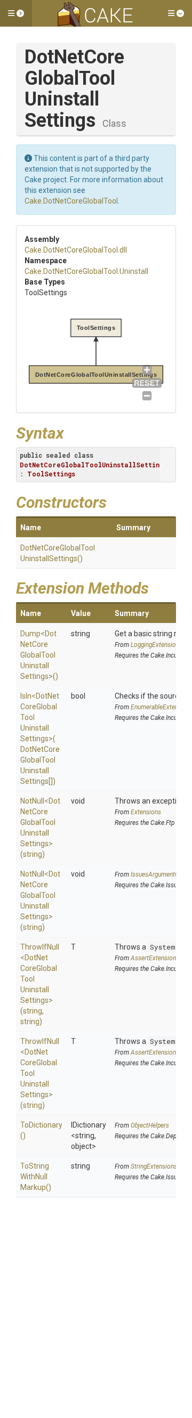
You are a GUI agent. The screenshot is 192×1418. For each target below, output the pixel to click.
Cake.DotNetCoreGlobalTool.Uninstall (86, 271)
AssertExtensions (155, 958)
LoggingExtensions (156, 645)
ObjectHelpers (150, 1125)
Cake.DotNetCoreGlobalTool (71, 201)
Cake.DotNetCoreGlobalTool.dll (76, 250)
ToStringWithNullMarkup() (35, 1177)
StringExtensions (154, 1166)
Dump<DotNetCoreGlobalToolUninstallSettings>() (39, 654)
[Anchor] (72, 432)
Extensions (146, 812)
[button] (16, 13)
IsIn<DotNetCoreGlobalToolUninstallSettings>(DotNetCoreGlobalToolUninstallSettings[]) (40, 738)
